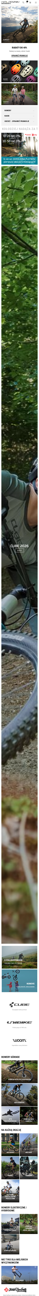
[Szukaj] (23, 2)
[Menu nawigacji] (36, 2)
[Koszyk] (30, 2)
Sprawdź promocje (19, 56)
